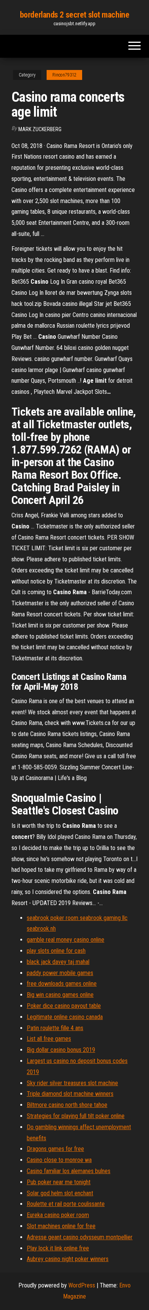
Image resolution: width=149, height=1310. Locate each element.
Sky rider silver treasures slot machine (72, 1083)
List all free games (49, 1038)
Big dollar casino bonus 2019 (61, 1049)
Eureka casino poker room (58, 1215)
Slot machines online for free (61, 1226)
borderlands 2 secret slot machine (74, 15)
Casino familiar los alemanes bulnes (68, 1171)
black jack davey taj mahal (58, 961)
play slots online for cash (56, 950)
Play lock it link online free (58, 1248)
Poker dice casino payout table (64, 1005)
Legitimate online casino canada (65, 1017)
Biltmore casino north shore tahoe (67, 1104)
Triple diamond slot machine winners (70, 1093)
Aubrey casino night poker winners (68, 1259)
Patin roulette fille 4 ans (55, 1028)
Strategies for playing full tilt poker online (76, 1116)
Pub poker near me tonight (59, 1182)
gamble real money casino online (65, 939)
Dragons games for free (55, 1148)
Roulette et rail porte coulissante (66, 1204)
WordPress (81, 1285)
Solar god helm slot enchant (60, 1193)
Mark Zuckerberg (40, 129)
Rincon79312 (64, 75)
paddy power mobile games (60, 973)
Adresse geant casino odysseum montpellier (80, 1237)
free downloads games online (62, 983)
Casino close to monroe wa (59, 1160)
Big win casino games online (60, 994)
